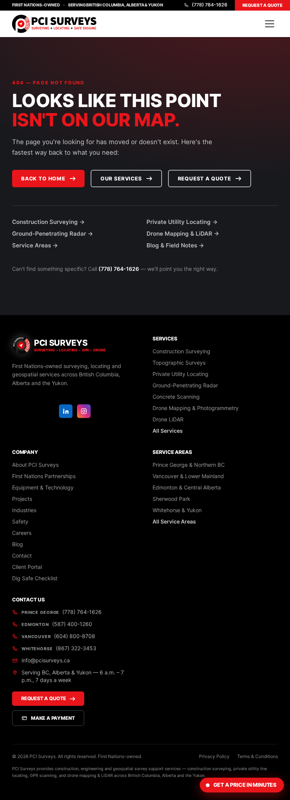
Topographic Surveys (179, 362)
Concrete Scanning (176, 396)
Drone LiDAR (168, 419)
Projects (22, 499)
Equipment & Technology (43, 487)
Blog (17, 544)
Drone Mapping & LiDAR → (183, 233)
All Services (168, 430)
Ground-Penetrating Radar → (52, 233)
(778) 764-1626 (209, 5)
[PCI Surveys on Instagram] (84, 411)
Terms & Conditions (257, 756)
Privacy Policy (214, 756)
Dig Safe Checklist (34, 578)
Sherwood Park (171, 499)
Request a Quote (262, 5)
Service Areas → (35, 245)
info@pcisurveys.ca (46, 660)
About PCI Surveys (35, 464)
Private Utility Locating (180, 374)
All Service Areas (174, 521)
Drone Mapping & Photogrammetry (196, 408)
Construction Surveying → (48, 221)
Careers (21, 533)
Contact (22, 555)
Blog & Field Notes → (175, 245)
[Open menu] (269, 24)
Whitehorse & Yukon (177, 510)
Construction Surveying (181, 351)
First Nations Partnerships (44, 476)
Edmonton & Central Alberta (187, 487)
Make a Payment (53, 718)
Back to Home (43, 179)
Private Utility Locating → (182, 221)
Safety (20, 521)
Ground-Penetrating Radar (185, 385)
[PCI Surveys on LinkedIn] (65, 411)
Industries (24, 510)
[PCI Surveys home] (54, 24)
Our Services (121, 179)
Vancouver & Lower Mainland (188, 476)
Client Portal (27, 567)
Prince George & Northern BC (189, 464)
